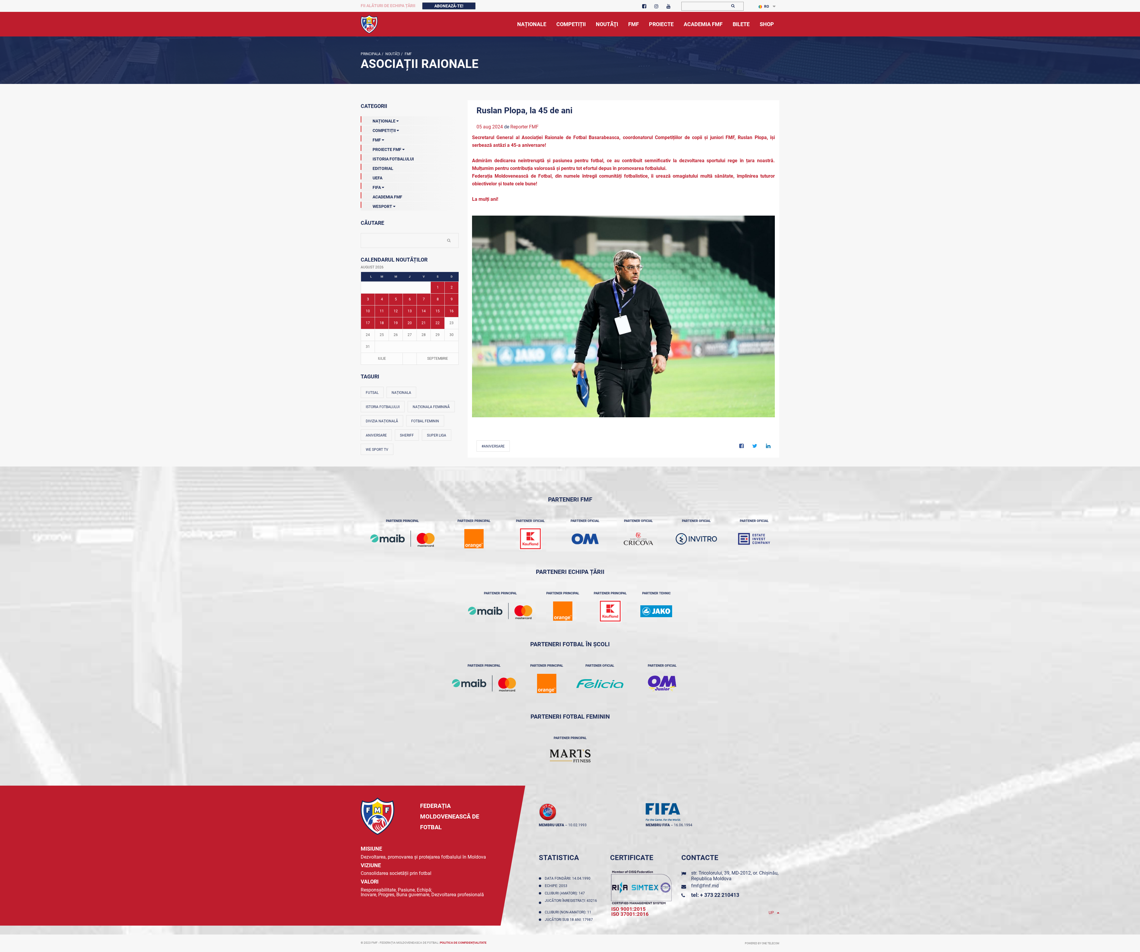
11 (382, 311)
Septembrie (437, 358)
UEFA (377, 178)
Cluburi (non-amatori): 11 (569, 912)
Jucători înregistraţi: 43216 (571, 903)
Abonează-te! (448, 6)
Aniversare (376, 435)
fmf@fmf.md (705, 886)
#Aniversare (493, 446)
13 (410, 311)
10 (368, 311)
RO (766, 6)
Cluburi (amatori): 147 (566, 893)
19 (396, 323)
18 (382, 323)
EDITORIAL (383, 168)
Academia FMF (387, 197)
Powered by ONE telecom (762, 943)
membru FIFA (658, 825)
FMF (408, 54)
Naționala (401, 393)
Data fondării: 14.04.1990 (568, 878)
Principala (371, 54)
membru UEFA (551, 825)
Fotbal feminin (425, 421)
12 (396, 311)
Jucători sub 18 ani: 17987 (570, 920)
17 (368, 323)
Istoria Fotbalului (393, 159)
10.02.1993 (577, 825)
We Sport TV (377, 450)
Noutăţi (392, 54)
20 (410, 323)
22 (438, 323)
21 (424, 323)
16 (451, 311)
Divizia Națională (382, 421)
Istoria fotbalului (383, 407)
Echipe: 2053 (557, 886)
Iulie (382, 358)
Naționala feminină (431, 407)
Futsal (372, 393)
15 (438, 311)
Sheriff (407, 435)
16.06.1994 (683, 825)
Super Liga (436, 435)
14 (424, 311)
